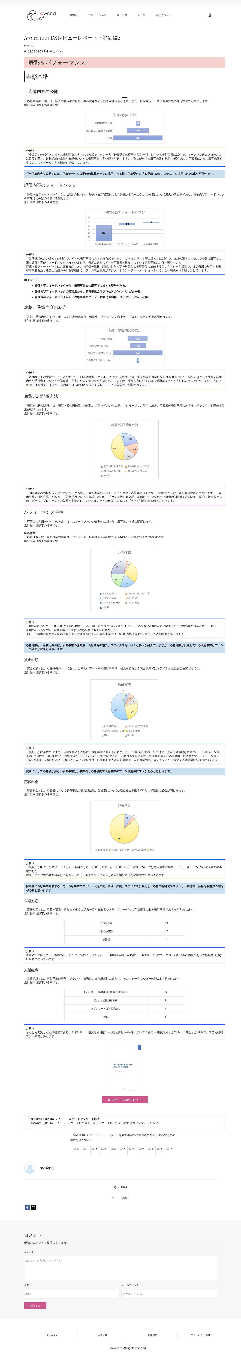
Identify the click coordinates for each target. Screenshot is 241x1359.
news (124, 1186)
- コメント (56, 51)
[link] (124, 112)
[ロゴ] (42, 15)
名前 (26, 1285)
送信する (35, 1305)
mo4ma (29, 45)
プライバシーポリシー (203, 1335)
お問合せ (102, 1335)
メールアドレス (130, 1285)
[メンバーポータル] (210, 15)
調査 (124, 1197)
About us (52, 1335)
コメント (29, 1251)
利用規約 (153, 1335)
